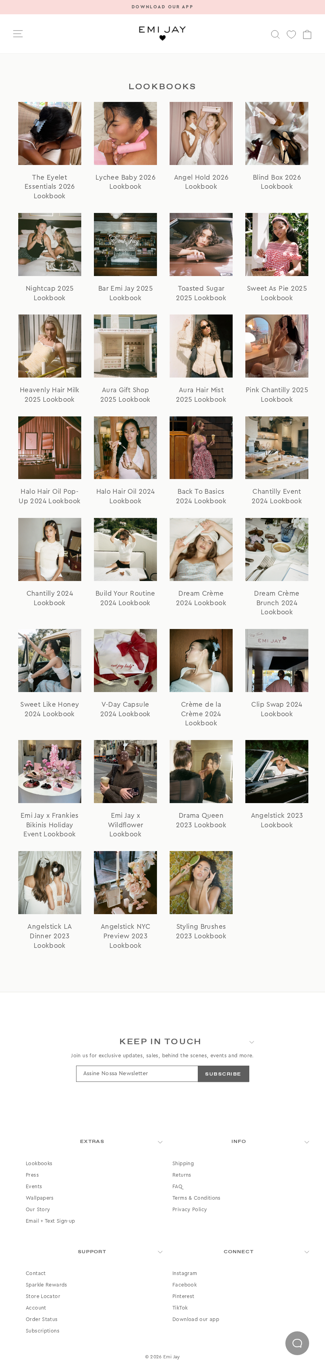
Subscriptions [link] (42, 1331)
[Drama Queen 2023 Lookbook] (201, 771)
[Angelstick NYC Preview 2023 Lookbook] (125, 882)
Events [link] (34, 1186)
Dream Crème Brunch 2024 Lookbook (276, 603)
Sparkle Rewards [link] (46, 1285)
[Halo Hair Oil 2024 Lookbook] (125, 447)
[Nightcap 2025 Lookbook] (49, 244)
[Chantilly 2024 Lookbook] (49, 549)
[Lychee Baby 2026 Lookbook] (125, 133)
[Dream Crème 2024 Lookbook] (201, 549)
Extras (92, 1142)
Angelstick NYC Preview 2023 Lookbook (125, 936)
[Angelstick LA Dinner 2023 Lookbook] (49, 882)
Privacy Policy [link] (189, 1209)
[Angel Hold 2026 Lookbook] (201, 133)
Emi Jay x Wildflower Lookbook (125, 825)
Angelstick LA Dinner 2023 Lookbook (49, 936)
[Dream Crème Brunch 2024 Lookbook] (276, 549)
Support (92, 1252)
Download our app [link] (195, 1319)
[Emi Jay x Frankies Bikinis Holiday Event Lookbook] (49, 771)
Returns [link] (181, 1175)
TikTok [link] (179, 1308)
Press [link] (32, 1175)
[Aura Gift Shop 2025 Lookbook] (125, 346)
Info (238, 1142)
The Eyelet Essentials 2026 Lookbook (50, 187)
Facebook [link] (184, 1285)
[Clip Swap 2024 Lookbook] (276, 660)
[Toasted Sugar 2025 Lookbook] (201, 244)
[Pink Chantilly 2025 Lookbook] (276, 346)
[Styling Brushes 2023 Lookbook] (201, 882)
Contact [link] (36, 1273)
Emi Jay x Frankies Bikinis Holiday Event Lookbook (50, 825)
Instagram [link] (184, 1273)
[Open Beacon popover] (297, 1343)
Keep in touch (160, 1042)
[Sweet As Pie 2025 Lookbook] (276, 244)
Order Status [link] (42, 1319)
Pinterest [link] (183, 1296)
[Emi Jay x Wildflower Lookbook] (125, 771)
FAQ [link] (177, 1186)
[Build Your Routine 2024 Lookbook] (125, 549)
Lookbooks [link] (39, 1163)
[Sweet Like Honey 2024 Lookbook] (49, 660)
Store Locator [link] (43, 1296)
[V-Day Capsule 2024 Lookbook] (125, 660)
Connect (239, 1252)
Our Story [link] (38, 1209)
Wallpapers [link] (40, 1198)
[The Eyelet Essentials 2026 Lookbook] (49, 133)
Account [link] (36, 1308)
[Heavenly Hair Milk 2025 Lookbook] (49, 346)
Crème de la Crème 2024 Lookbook (201, 714)
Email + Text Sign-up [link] (50, 1221)
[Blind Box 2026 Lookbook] (276, 133)
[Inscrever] (223, 1074)
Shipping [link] (183, 1163)
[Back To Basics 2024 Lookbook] (201, 447)
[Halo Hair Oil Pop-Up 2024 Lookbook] (49, 447)
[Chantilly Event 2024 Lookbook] (276, 447)
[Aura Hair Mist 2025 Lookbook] (201, 346)
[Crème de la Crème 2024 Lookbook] (201, 660)
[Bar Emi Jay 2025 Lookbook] (125, 244)
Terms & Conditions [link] (196, 1198)
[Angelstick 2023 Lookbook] (276, 771)
